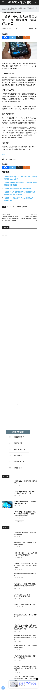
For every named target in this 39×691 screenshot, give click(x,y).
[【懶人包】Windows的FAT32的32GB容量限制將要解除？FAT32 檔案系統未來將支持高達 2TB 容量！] (7, 628)
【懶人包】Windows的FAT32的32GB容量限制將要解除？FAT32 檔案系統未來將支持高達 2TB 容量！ (25, 627)
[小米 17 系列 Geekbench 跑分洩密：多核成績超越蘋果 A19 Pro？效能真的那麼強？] (7, 679)
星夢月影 (5, 28)
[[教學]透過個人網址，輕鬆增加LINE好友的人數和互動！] (7, 545)
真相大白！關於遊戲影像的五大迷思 (24, 604)
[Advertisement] (19, 323)
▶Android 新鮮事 (16, 12)
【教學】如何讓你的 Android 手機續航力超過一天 (29, 219)
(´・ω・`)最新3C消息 (11, 8)
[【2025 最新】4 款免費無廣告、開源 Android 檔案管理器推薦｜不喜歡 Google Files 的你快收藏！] (7, 514)
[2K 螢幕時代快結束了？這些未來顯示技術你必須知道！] (7, 648)
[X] (19, 37)
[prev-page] (3, 234)
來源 (3, 154)
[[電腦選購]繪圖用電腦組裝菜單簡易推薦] (7, 576)
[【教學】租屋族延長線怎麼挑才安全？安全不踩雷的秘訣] (7, 659)
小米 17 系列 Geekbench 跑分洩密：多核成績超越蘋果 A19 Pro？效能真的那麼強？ (25, 678)
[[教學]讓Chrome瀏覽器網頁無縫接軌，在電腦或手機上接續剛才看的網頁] (7, 587)
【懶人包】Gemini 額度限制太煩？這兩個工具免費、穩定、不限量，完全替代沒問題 (25, 565)
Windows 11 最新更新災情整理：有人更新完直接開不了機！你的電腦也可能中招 (25, 668)
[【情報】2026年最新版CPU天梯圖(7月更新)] (7, 484)
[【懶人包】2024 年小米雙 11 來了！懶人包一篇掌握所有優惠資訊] (7, 556)
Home (3, 8)
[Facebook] (5, 37)
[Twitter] (12, 37)
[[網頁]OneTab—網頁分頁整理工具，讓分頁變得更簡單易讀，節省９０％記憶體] (7, 638)
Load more (19, 522)
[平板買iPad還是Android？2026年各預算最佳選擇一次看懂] (7, 504)
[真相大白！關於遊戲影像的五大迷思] (7, 607)
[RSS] (26, 37)
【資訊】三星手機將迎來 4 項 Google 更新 (17, 188)
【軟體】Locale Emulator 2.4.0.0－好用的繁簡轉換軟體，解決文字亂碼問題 (10, 219)
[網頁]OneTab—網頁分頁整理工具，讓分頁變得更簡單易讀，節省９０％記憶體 (25, 637)
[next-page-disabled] (6, 234)
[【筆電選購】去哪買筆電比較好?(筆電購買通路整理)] (7, 535)
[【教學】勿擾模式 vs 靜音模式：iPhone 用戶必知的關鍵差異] (7, 597)
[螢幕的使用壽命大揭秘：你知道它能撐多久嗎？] (7, 617)
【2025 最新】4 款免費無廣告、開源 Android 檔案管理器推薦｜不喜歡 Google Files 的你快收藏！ (25, 513)
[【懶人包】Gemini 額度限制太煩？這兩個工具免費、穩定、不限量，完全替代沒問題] (7, 566)
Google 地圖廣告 (17, 206)
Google (9, 206)
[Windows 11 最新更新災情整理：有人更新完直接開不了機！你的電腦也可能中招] (7, 669)
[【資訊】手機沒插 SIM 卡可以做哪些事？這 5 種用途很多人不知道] (7, 494)
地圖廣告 (25, 206)
